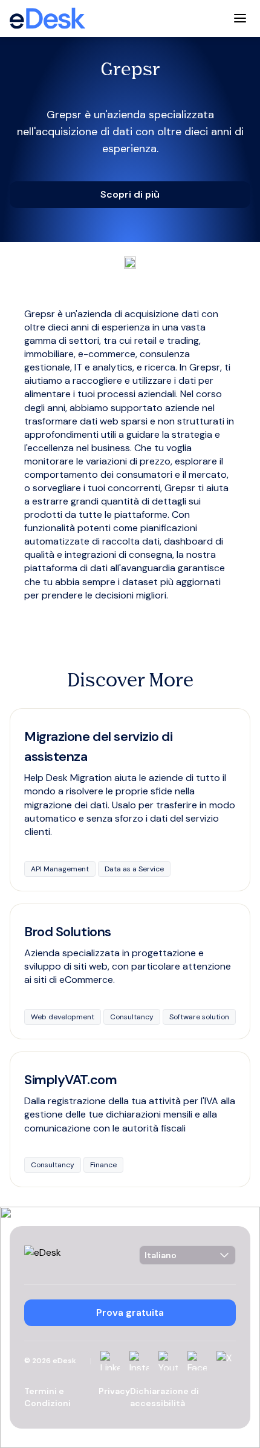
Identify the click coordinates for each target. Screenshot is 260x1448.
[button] (130, 194)
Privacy (114, 1391)
